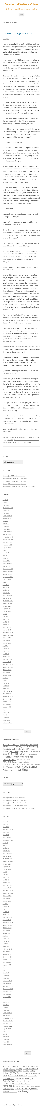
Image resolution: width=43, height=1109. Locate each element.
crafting (19, 746)
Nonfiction (32, 437)
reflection (8, 761)
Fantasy (32, 749)
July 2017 (5, 614)
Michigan (29, 756)
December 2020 (8, 518)
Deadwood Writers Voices (21, 4)
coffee (5, 746)
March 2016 (6, 656)
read (28, 760)
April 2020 (6, 526)
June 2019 (6, 553)
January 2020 (7, 534)
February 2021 (7, 516)
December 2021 (8, 508)
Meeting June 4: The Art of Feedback (14, 481)
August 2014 (7, 707)
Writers (6, 770)
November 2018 (8, 571)
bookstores (25, 744)
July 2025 (5, 500)
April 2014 (6, 718)
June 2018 (6, 585)
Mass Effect (34, 754)
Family (26, 748)
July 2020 (5, 521)
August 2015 (7, 675)
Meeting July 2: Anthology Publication (15, 479)
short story (21, 764)
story (5, 766)
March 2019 (6, 561)
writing (23, 769)
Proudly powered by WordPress (12, 1105)
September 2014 (8, 704)
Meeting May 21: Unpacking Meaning (15, 484)
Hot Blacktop (29, 751)
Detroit (5, 749)
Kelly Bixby (23, 754)
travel (18, 766)
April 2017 (6, 622)
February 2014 (7, 723)
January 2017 (7, 630)
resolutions (26, 762)
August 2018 (7, 579)
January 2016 (7, 662)
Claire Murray (27, 442)
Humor (37, 752)
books (16, 744)
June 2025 (6, 502)
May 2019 (6, 556)
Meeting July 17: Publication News (14, 476)
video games (30, 766)
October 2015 (7, 670)
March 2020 (6, 529)
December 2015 (8, 664)
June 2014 (6, 712)
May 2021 (6, 513)
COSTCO (10, 440)
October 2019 (7, 542)
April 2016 (6, 654)
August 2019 (7, 548)
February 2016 (7, 659)
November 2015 (8, 667)
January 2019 (7, 566)
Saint (15, 764)
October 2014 (7, 702)
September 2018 (8, 577)
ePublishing (18, 749)
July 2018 (5, 582)
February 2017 (7, 627)
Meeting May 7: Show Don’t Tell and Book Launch (19, 486)
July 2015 (5, 678)
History (20, 752)
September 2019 (8, 545)
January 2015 (7, 694)
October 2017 (7, 606)
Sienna (29, 764)
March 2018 (6, 593)
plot (25, 759)
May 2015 (6, 683)
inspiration (13, 753)
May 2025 (6, 505)
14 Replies (6, 39)
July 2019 (5, 550)
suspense (11, 767)
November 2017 (8, 603)
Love (29, 754)
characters (34, 745)
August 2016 (7, 643)
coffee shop (12, 747)
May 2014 (6, 715)
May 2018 (6, 587)
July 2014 (5, 710)
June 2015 (6, 680)
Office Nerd (19, 760)
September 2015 (8, 672)
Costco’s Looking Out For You (17, 33)
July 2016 (5, 646)
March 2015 (6, 688)
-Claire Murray (23, 437)
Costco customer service (22, 440)
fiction (6, 751)
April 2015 (6, 686)
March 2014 (6, 720)
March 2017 (6, 625)
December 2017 (8, 601)
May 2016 (6, 651)
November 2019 (8, 540)
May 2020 (6, 524)
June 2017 (6, 617)
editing (10, 749)
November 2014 (8, 699)
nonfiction (9, 759)
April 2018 (6, 590)
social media (36, 764)
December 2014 (8, 696)
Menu (21, 14)
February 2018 (7, 595)
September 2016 (8, 641)
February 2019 (7, 564)
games (13, 751)
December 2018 (8, 569)
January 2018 (7, 598)
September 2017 (8, 609)
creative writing (30, 746)
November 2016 (8, 635)
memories (19, 756)
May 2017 (6, 619)
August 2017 (7, 611)
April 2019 (6, 558)
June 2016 (6, 649)
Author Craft (8, 744)
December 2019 (8, 537)
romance (7, 764)
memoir (8, 756)
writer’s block (13, 770)
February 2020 (7, 532)
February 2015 (7, 691)
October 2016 (7, 638)
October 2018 (7, 574)
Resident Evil (17, 762)
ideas (5, 754)
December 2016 (8, 633)
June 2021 (6, 510)
